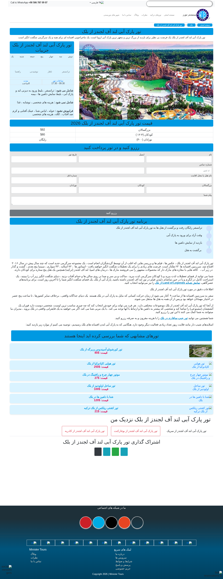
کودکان (141, 185)
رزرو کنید (111, 212)
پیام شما (208, 195)
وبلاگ (33, 554)
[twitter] (99, 522)
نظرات (144, 15)
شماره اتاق (72, 175)
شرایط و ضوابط (124, 561)
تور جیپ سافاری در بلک (174, 318)
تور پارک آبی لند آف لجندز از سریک (186, 430)
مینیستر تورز (196, 16)
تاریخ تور (73, 154)
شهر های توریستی (111, 15)
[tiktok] (111, 522)
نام (210, 154)
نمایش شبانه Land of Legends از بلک (177, 282)
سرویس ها (121, 557)
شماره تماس (205, 164)
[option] (149, 80)
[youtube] (86, 522)
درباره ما (120, 554)
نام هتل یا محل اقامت (201, 175)
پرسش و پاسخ (123, 565)
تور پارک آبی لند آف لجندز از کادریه (85, 430)
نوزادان (73, 185)
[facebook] (137, 522)
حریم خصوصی (123, 568)
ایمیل (141, 154)
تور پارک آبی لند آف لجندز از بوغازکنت (135, 430)
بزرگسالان (207, 185)
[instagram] (124, 522)
